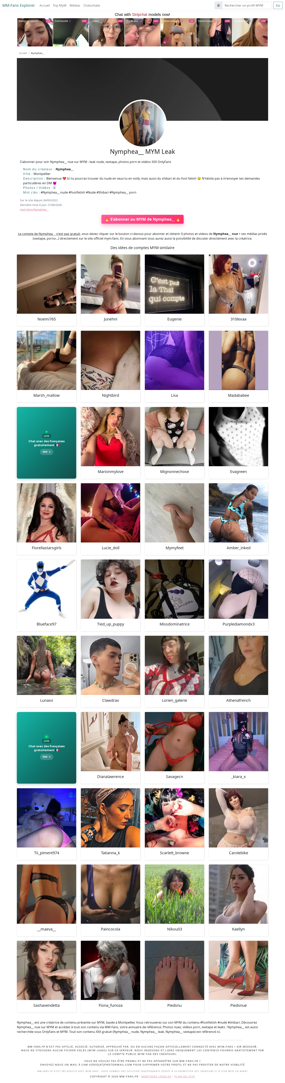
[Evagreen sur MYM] (238, 436)
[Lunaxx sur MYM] (46, 665)
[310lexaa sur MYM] (238, 284)
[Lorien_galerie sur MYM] (174, 665)
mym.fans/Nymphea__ (34, 209)
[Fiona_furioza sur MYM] (110, 970)
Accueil (45, 5)
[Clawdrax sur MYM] (110, 665)
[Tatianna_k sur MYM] (110, 817)
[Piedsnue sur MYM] (238, 970)
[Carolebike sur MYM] (238, 817)
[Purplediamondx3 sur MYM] (238, 589)
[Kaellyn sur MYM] (238, 894)
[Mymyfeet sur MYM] (174, 512)
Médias (75, 5)
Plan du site (184, 1076)
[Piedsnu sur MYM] (174, 970)
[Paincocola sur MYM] (110, 894)
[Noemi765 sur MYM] (46, 284)
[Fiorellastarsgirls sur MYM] (46, 512)
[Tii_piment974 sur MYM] (46, 817)
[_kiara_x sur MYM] (238, 741)
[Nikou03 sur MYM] (174, 894)
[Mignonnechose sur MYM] (174, 436)
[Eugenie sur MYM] (174, 284)
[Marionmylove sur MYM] (110, 436)
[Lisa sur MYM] (174, 360)
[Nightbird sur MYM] (110, 360)
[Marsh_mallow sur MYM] (46, 360)
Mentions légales (156, 1076)
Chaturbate (91, 5)
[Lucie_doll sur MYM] (110, 512)
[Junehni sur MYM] (110, 284)
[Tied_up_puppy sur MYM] (110, 589)
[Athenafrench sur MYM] (238, 665)
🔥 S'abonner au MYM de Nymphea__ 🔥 (142, 219)
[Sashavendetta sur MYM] (46, 970)
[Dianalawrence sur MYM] (110, 741)
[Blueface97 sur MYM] (46, 589)
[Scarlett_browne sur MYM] (174, 817)
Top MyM (59, 5)
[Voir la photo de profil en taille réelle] (142, 134)
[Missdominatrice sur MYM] (174, 589)
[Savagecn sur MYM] (174, 741)
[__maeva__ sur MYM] (46, 894)
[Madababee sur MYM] (238, 360)
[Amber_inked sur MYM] (238, 512)
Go (278, 5)
